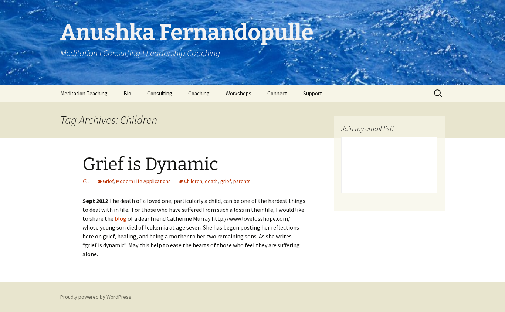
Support (312, 93)
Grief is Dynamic (150, 164)
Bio (127, 93)
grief (225, 181)
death (211, 181)
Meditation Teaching (84, 93)
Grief (108, 181)
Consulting (159, 93)
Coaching (199, 93)
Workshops (238, 93)
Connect (277, 93)
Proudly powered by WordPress (95, 297)
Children (193, 181)
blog (121, 218)
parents (242, 181)
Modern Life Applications (143, 181)
